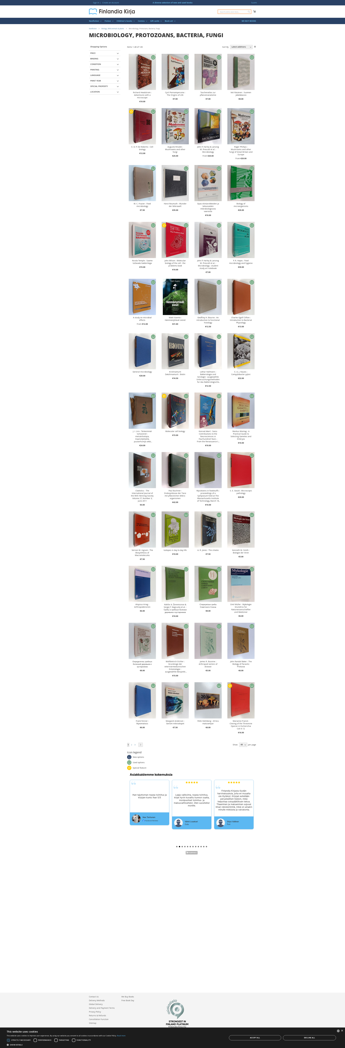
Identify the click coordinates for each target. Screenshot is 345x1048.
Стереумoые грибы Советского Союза (208, 605)
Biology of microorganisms (241, 204)
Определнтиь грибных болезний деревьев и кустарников (142, 664)
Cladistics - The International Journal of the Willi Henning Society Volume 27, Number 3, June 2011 (142, 495)
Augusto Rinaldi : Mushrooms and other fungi (175, 149)
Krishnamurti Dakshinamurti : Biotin (175, 373)
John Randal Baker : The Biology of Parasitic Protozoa (241, 664)
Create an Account (110, 2)
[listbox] (338, 1031)
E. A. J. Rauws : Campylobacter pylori (241, 373)
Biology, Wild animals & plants (112, 28)
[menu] (172, 21)
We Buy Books (127, 996)
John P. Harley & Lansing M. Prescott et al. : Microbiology (208, 149)
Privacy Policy (95, 1011)
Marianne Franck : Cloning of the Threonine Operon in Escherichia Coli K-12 (241, 725)
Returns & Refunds (97, 1015)
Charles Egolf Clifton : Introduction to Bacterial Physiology (241, 320)
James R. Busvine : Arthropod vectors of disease (208, 664)
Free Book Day (127, 1000)
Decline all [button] (309, 1038)
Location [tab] (95, 91)
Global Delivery (96, 1004)
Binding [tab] (94, 58)
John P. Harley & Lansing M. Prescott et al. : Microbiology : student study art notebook (208, 264)
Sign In (96, 2)
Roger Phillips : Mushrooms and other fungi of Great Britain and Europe (241, 151)
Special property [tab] (99, 86)
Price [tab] (93, 53)
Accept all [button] (255, 1038)
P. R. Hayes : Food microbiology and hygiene (241, 261)
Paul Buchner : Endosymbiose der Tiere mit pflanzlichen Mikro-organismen (175, 494)
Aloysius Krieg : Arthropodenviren (142, 605)
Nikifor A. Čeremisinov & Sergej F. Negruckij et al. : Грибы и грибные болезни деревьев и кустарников (175, 608)
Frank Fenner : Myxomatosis (142, 722)
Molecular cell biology (175, 431)
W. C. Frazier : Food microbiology (142, 204)
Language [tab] (95, 75)
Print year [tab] (95, 80)
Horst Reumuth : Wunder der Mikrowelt (175, 204)
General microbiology (142, 371)
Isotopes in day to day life (175, 550)
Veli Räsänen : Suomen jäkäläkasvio (241, 93)
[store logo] (112, 11)
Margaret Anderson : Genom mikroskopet (175, 722)
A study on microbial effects (142, 318)
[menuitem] (94, 21)
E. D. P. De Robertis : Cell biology (142, 148)
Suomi (254, 2)
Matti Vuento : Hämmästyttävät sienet (175, 318)
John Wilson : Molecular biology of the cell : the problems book (175, 263)
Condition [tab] (95, 64)
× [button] (342, 1031)
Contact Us (94, 996)
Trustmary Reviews (192, 852)
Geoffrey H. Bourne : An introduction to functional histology (208, 320)
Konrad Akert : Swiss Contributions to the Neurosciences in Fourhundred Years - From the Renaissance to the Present (208, 436)
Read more (121, 1036)
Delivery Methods (97, 1000)
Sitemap (92, 1023)
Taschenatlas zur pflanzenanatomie (208, 93)
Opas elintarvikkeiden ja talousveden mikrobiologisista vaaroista (208, 207)
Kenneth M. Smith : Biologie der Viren (241, 551)
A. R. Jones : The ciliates (208, 550)
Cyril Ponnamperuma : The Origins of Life (175, 93)
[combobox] (234, 12)
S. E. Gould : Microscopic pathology (241, 491)
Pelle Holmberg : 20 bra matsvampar (208, 722)
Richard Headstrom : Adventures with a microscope (142, 95)
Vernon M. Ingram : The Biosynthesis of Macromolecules (142, 553)
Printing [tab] (94, 69)
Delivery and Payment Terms (102, 1008)
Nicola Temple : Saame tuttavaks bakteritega (142, 261)
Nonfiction (93, 28)
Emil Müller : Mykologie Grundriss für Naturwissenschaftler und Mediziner (240, 608)
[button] (66, 1044)
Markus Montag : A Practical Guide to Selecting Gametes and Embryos (241, 435)
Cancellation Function (98, 1019)
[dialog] (172, 1038)
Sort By (225, 47)
